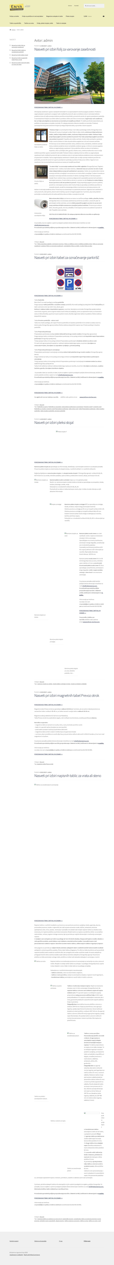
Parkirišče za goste (42, 407)
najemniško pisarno (67, 1219)
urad (99, 1221)
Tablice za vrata (29, 23)
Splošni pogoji (14, 1241)
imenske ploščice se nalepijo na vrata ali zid (49, 1219)
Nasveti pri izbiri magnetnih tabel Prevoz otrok (66, 695)
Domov (70, 5)
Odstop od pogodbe (40, 1241)
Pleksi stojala (70, 16)
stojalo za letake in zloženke (78, 684)
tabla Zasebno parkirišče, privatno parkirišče (52, 411)
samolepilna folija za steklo (71, 246)
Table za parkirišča (15, 23)
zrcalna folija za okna (86, 246)
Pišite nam (87, 1241)
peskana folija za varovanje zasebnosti (52, 246)
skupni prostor (60, 1221)
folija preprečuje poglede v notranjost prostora (50, 244)
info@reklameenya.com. (41, 225)
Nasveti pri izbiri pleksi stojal (53, 422)
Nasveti (42, 242)
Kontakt (76, 5)
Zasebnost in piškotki (16, 1255)
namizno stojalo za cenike (44, 684)
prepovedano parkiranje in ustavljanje (72, 407)
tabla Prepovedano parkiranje (87, 409)
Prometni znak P (88, 407)
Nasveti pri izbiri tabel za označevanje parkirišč (66, 257)
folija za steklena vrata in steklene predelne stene (78, 244)
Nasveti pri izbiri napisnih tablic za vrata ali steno (67, 775)
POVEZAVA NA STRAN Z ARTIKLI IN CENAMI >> (48, 107)
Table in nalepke (61, 23)
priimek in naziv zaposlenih (47, 1221)
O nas (60, 1241)
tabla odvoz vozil (73, 409)
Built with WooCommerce (32, 1255)
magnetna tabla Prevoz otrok (45, 764)
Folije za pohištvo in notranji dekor (32, 16)
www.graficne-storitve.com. (88, 397)
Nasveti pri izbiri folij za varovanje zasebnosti (65, 49)
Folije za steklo (14, 16)
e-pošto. (101, 227)
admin (49, 46)
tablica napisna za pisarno (71, 1221)
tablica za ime (84, 1221)
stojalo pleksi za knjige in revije (61, 684)
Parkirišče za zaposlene (54, 407)
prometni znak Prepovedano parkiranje (57, 409)
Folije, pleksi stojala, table (45, 23)
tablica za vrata (93, 1221)
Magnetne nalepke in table (54, 16)
